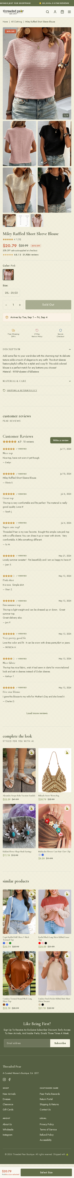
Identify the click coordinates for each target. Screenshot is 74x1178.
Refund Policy (47, 1134)
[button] (37, 73)
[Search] (47, 12)
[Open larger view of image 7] (23, 220)
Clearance (8, 1104)
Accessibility (45, 1140)
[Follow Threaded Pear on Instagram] (4, 1079)
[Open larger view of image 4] (19, 190)
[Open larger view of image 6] (9, 220)
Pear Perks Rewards (50, 1094)
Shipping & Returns (49, 1104)
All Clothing (16, 21)
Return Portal (46, 1099)
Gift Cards (8, 1109)
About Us (7, 1124)
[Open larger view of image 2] (19, 143)
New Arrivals (9, 1094)
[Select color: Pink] (8, 274)
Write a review (60, 440)
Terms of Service (48, 1129)
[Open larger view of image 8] (37, 220)
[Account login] (55, 12)
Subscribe (60, 1043)
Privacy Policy (47, 1124)
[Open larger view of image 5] (54, 190)
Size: (5, 285)
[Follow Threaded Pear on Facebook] (9, 1079)
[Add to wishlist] (31, 752)
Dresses (6, 1099)
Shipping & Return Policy (22, 390)
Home (5, 21)
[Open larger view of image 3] (54, 143)
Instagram (7, 1134)
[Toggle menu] (69, 12)
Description (11, 349)
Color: (9, 265)
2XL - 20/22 (11, 292)
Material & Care (14, 381)
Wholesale (8, 1129)
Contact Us (45, 1109)
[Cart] (62, 11)
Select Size (46, 1172)
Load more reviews (37, 713)
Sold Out (48, 305)
